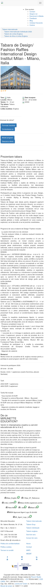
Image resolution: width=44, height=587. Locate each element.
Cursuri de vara (31, 538)
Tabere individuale (32, 528)
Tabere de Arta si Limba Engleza (16, 36)
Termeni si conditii (7, 550)
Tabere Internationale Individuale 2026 (18, 31)
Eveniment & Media (36, 16)
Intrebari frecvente (36, 23)
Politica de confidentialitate (10, 543)
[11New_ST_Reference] (30, 498)
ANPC (28, 550)
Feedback (33, 18)
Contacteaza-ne (7, 129)
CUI (27, 579)
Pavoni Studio (36, 577)
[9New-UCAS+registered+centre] (30, 502)
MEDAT (29, 553)
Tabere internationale (9, 29)
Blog (31, 20)
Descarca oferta (7, 141)
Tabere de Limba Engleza (13, 34)
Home (28, 543)
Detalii (25, 568)
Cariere (32, 25)
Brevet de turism (6, 586)
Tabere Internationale (34, 521)
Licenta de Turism (21, 584)
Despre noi (33, 14)
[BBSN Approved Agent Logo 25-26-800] (22, 512)
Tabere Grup (30, 524)
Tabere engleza (31, 531)
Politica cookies (6, 547)
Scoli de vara (31, 534)
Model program (7, 137)
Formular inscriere (8, 125)
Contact (32, 11)
